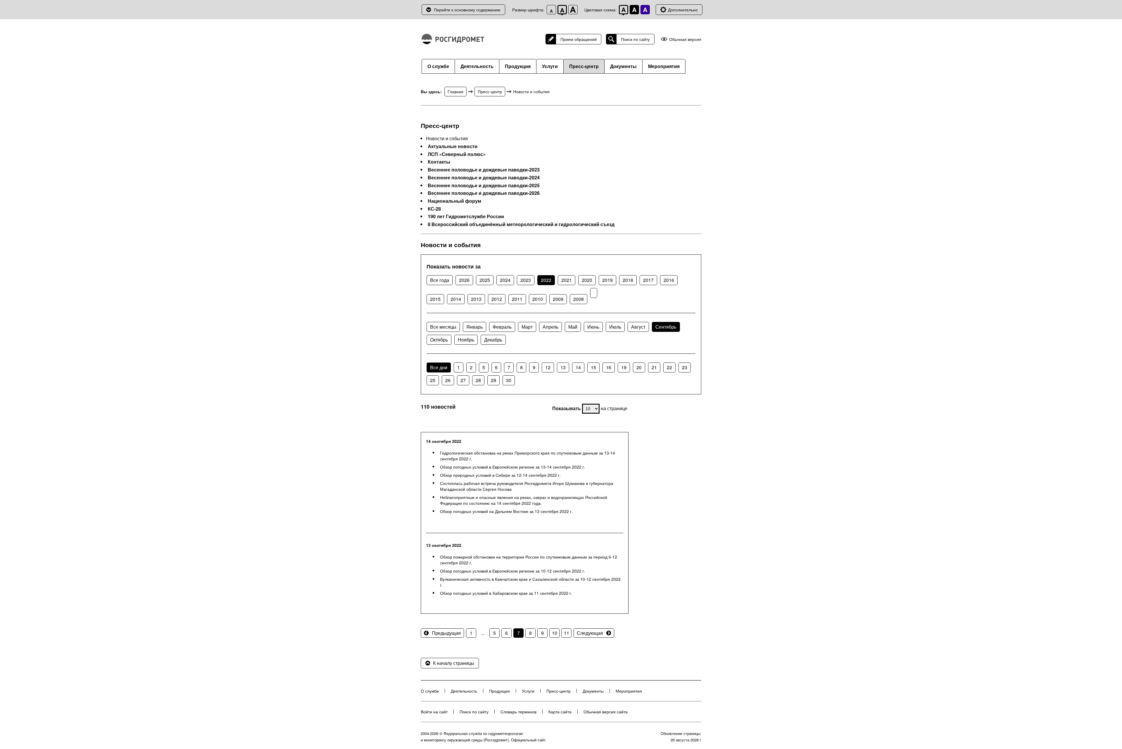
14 (578, 367)
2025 (484, 280)
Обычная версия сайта (605, 712)
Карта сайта (560, 712)
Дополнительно (683, 10)
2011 (517, 299)
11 (566, 633)
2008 (578, 299)
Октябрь (439, 339)
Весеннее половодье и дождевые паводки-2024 (484, 177)
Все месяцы (443, 326)
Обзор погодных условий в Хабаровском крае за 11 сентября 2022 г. (506, 593)
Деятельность (477, 66)
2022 (546, 280)
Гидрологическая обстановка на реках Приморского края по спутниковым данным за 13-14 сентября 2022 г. (527, 456)
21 (654, 367)
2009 (558, 299)
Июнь (593, 326)
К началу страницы (453, 663)
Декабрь (493, 339)
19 (623, 367)
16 (608, 367)
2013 (476, 299)
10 (554, 633)
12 (547, 367)
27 (463, 380)
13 (563, 367)
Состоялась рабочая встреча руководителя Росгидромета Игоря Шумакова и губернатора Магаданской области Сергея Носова (526, 486)
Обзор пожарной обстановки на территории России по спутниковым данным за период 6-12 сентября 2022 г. (528, 560)
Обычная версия (685, 39)
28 (478, 380)
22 (669, 367)
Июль (615, 326)
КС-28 (434, 209)
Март (527, 326)
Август (638, 326)
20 (639, 367)
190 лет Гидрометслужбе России (466, 216)
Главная (455, 91)
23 (684, 367)
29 (493, 380)
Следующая (590, 633)
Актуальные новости (452, 146)
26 (448, 380)
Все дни (438, 367)
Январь (474, 326)
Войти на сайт (434, 712)
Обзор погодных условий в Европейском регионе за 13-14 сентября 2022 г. (512, 467)
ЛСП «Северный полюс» (457, 154)
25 (432, 380)
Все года (439, 280)
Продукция (518, 66)
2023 (525, 280)
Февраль (502, 326)
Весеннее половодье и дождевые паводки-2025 (484, 185)
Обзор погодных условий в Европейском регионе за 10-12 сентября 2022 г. (512, 571)
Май (572, 326)
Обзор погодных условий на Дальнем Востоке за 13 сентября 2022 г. (506, 511)
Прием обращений (578, 39)
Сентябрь (665, 326)
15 (593, 367)
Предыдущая (446, 633)
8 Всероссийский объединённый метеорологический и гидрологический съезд (521, 224)
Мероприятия (664, 66)
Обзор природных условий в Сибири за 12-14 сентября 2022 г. (500, 475)
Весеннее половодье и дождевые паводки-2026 (484, 193)
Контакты (439, 162)
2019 (607, 280)
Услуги (550, 66)
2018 (628, 280)
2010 (537, 299)
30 (508, 380)
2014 (456, 299)
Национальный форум (454, 201)
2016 (669, 280)
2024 (505, 280)
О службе (438, 66)
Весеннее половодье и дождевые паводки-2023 (484, 170)
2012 (496, 299)
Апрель (550, 326)
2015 (435, 299)
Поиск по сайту (635, 39)
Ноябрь (466, 339)
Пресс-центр (584, 66)
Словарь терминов (518, 712)
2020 (587, 280)
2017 (648, 280)
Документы (623, 66)
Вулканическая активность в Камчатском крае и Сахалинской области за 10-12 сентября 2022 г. (530, 582)
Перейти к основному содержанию (467, 10)
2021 (566, 280)
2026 (464, 280)
